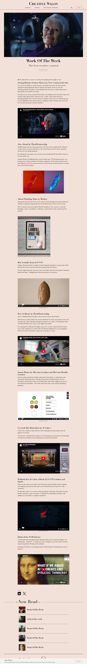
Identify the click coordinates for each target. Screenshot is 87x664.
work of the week (34, 619)
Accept (78, 661)
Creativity (28, 7)
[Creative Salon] (43, 3)
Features (37, 7)
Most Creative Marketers (51, 7)
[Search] (72, 8)
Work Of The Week (35, 610)
